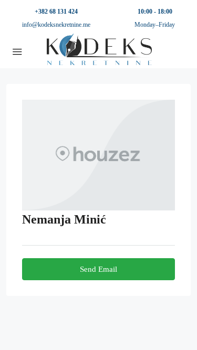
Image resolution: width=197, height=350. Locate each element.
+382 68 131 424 (56, 11)
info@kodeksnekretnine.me (56, 24)
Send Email (98, 269)
